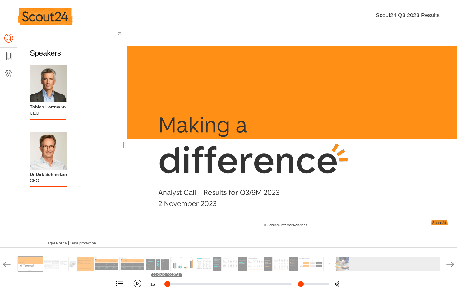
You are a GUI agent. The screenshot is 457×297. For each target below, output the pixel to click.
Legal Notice (56, 243)
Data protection (83, 243)
